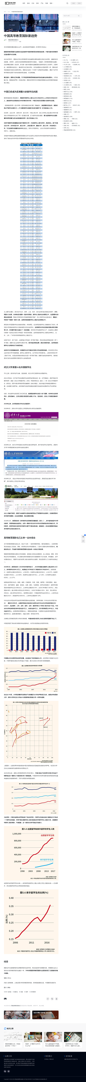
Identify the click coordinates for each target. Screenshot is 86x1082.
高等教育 (33, 992)
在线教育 (68, 73)
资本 (37, 3)
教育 (67, 89)
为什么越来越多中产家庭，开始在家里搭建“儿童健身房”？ (76, 40)
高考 (66, 127)
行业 (33, 3)
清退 (22, 992)
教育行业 (68, 100)
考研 (75, 118)
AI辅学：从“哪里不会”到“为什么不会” (77, 33)
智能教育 (68, 109)
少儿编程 (68, 82)
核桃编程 (68, 112)
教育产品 (68, 91)
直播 (66, 114)
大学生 (67, 78)
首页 (24, 3)
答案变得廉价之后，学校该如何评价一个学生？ (76, 27)
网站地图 (21, 1079)
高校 (66, 125)
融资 (75, 123)
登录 (79, 3)
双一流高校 (8, 992)
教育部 (67, 103)
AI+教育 (74, 60)
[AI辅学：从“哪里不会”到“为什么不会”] (67, 35)
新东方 (76, 105)
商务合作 (51, 1059)
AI (66, 60)
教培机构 (76, 87)
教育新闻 (68, 94)
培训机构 (68, 75)
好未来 (76, 78)
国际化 (16, 992)
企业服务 (68, 69)
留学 (27, 992)
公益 (76, 71)
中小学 (67, 64)
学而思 (67, 80)
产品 (42, 3)
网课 (66, 118)
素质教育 (68, 116)
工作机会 (46, 1059)
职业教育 (68, 121)
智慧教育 (68, 107)
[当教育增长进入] (67, 48)
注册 (73, 3)
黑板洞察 (17, 1079)
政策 (66, 87)
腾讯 (66, 123)
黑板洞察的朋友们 (13, 40)
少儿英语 (68, 84)
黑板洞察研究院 (70, 130)
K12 (66, 62)
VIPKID (75, 62)
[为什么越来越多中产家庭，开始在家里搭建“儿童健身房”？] (67, 41)
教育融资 (68, 98)
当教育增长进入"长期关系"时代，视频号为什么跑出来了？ (77, 47)
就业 (77, 84)
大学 (77, 75)
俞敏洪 (67, 71)
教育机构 (68, 96)
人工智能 (68, 66)
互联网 (76, 64)
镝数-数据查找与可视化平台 (71, 1059)
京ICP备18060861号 (28, 1079)
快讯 (28, 3)
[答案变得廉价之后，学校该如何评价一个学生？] (67, 28)
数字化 (67, 105)
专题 (46, 3)
